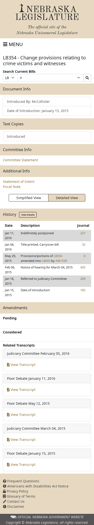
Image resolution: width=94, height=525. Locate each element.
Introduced (16, 136)
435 (82, 267)
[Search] (87, 77)
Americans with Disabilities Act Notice (37, 486)
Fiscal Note (11, 186)
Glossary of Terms (20, 496)
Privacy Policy (17, 491)
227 (82, 233)
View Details (27, 214)
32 (83, 244)
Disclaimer (15, 506)
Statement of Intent (18, 181)
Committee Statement (20, 160)
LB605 (46, 260)
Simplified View (28, 197)
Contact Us (15, 501)
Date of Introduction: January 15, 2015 (37, 110)
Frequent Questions (22, 481)
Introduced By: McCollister (28, 101)
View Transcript (22, 364)
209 (82, 278)
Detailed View (67, 197)
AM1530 (61, 260)
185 (82, 290)
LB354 (58, 256)
